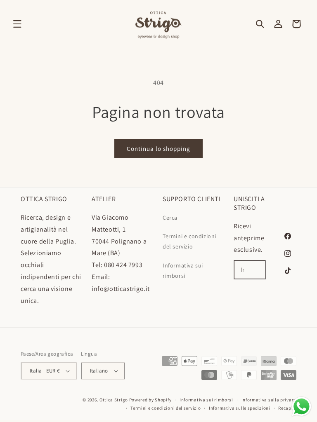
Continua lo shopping (158, 148)
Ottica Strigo (113, 400)
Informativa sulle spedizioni (239, 408)
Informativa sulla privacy (269, 400)
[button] (17, 24)
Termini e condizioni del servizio (189, 241)
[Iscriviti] (256, 269)
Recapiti (287, 408)
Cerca (170, 217)
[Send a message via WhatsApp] (301, 406)
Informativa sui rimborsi (183, 270)
